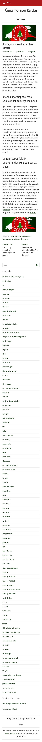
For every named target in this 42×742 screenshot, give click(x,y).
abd (3, 285)
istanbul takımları (8, 487)
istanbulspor (6, 491)
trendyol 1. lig (7, 619)
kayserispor (6, 500)
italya (4, 495)
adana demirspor (8, 290)
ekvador (5, 397)
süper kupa (6, 564)
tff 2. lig (5, 607)
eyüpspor (5, 414)
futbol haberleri (7, 435)
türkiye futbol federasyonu (11, 628)
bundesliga (6, 363)
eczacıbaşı (5, 392)
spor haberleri (7, 551)
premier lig (6, 525)
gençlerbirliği (6, 448)
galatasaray (6, 440)
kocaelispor (6, 504)
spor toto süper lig (8, 559)
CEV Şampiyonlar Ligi (9, 371)
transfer (5, 615)
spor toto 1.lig (7, 555)
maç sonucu (6, 512)
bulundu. (33, 213)
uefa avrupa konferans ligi (11, 632)
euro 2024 (5, 410)
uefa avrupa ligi (7, 637)
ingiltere (5, 478)
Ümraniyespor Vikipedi (9, 709)
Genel (34, 52)
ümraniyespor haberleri (10, 658)
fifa (3, 427)
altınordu (5, 307)
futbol (4, 431)
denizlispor (6, 380)
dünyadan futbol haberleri (10, 388)
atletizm (5, 320)
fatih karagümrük (8, 418)
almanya (5, 303)
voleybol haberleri (8, 679)
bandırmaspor (7, 341)
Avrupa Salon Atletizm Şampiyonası (14, 337)
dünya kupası (6, 384)
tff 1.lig (4, 602)
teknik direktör (7, 598)
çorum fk (5, 375)
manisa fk (5, 521)
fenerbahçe (6, 422)
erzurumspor (6, 405)
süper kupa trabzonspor (10, 568)
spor (3, 547)
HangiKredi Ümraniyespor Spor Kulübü (21, 718)
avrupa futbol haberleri (10, 324)
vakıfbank (5, 666)
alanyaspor (6, 298)
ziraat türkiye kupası (9, 692)
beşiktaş (5, 350)
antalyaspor (6, 315)
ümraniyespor (6, 654)
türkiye (4, 624)
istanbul (5, 482)
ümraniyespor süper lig (10, 662)
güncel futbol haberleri (9, 465)
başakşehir (6, 345)
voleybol (5, 671)
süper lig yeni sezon (9, 594)
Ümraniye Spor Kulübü (21, 10)
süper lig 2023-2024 (8, 581)
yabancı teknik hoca (8, 684)
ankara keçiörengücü (9, 311)
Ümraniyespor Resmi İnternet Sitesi (14, 704)
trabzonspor (6, 611)
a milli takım (6, 281)
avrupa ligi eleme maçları (10, 332)
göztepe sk (6, 461)
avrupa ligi (5, 328)
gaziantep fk (6, 444)
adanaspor (5, 294)
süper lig (5, 572)
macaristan (6, 517)
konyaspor (5, 508)
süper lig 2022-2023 (8, 577)
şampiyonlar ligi (7, 534)
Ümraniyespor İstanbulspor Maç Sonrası (15, 239)
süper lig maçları (7, 585)
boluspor (5, 358)
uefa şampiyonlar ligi (9, 641)
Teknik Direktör (26, 236)
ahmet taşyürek (16, 236)
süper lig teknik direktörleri (11, 589)
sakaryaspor (6, 529)
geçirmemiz (6, 210)
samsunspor (6, 538)
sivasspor (5, 542)
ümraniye (5, 649)
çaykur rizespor (7, 367)
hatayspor (5, 474)
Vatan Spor (20, 52)
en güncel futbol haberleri (10, 401)
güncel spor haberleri (9, 470)
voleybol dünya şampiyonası (11, 675)
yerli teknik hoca (7, 688)
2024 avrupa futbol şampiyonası (13, 277)
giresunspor (6, 457)
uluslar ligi (5, 645)
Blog (30, 52)
